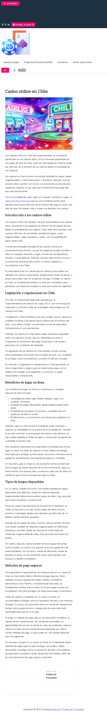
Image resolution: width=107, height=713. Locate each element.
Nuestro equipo (11, 62)
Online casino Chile (82, 62)
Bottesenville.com (52, 709)
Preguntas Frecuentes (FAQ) (38, 62)
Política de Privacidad (73, 709)
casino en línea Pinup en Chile (20, 201)
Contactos (62, 62)
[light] (18, 70)
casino (21, 604)
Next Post (51, 671)
